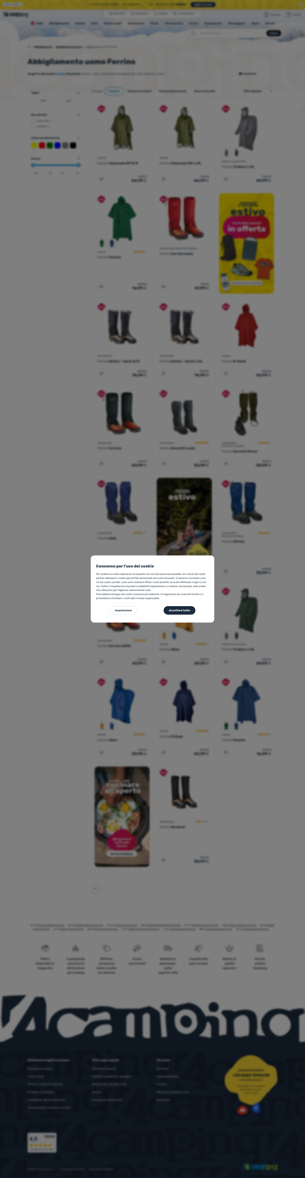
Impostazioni (123, 610)
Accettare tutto (179, 610)
